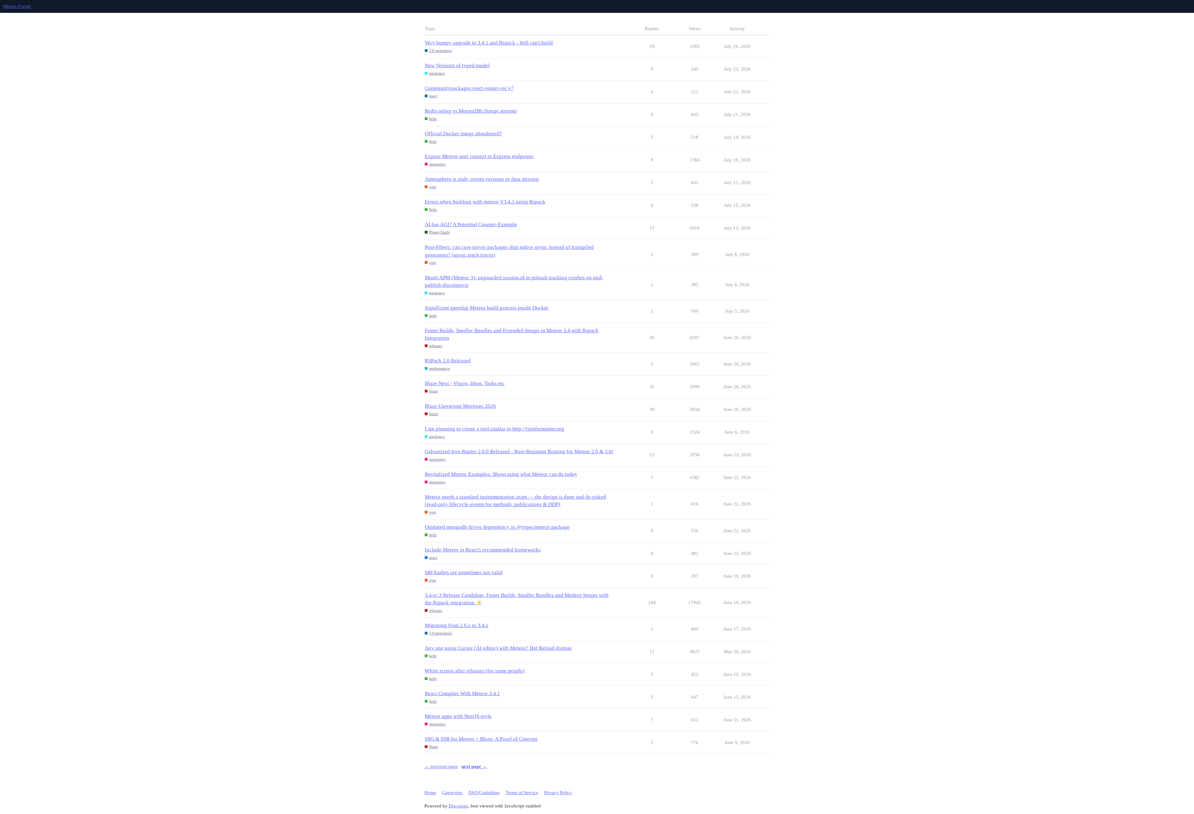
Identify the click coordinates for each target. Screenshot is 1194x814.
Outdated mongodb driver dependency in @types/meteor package (497, 527)
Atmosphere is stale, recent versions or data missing (482, 179)
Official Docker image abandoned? (463, 134)
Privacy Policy (558, 792)
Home (430, 792)
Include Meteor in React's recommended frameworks (483, 550)
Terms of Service (522, 792)
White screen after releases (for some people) (475, 671)
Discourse (458, 805)
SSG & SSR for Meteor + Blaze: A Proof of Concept (481, 739)
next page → (474, 766)
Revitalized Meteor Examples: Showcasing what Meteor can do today (501, 474)
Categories (452, 792)
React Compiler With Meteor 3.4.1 (462, 693)
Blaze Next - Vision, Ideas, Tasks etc (465, 383)
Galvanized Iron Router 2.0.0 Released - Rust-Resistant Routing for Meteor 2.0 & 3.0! (519, 451)
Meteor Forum (17, 6)
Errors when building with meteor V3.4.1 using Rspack (485, 202)
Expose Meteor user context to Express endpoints (479, 156)
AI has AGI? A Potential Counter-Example (471, 224)
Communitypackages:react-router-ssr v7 (469, 88)
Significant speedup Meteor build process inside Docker (486, 308)
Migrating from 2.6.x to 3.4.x (456, 625)
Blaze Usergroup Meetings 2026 (460, 406)
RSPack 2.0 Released (448, 361)
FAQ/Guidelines (484, 792)
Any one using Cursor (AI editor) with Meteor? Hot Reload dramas (498, 648)
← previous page (441, 766)
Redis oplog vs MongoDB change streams (471, 111)
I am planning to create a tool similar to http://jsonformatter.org (494, 429)
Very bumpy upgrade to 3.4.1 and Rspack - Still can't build (489, 43)
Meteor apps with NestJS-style (458, 716)
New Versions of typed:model (457, 65)
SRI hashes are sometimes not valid (463, 572)
